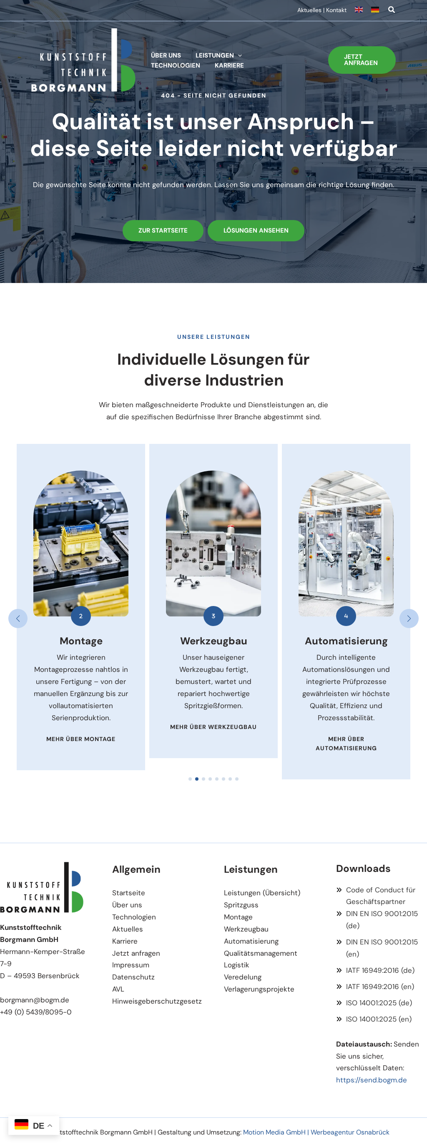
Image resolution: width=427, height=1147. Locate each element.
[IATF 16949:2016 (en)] (375, 987)
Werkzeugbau (246, 929)
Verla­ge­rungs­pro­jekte (259, 989)
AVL (118, 989)
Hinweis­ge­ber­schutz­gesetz (157, 1001)
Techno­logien (134, 917)
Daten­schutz (133, 977)
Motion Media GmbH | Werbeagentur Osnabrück (316, 1132)
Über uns (127, 904)
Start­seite (128, 892)
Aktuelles (309, 10)
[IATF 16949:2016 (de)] (375, 970)
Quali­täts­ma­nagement (260, 953)
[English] (363, 10)
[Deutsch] (375, 10)
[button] (392, 11)
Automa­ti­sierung (251, 941)
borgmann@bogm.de (34, 999)
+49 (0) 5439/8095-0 (36, 1012)
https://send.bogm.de (371, 1079)
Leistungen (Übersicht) (262, 892)
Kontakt (336, 10)
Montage (238, 917)
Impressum (130, 964)
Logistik (236, 964)
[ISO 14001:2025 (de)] (374, 1003)
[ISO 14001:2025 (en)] (374, 1019)
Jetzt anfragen (136, 953)
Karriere (125, 941)
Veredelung (242, 977)
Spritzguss (241, 904)
